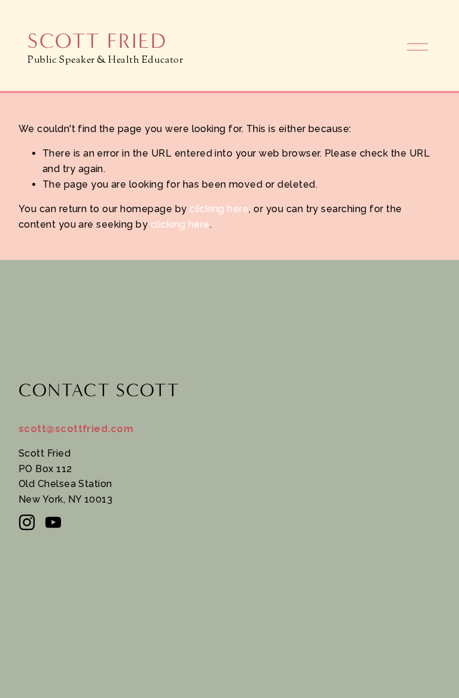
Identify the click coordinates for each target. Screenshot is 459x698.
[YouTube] (53, 522)
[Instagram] (27, 522)
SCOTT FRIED (97, 41)
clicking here (219, 209)
